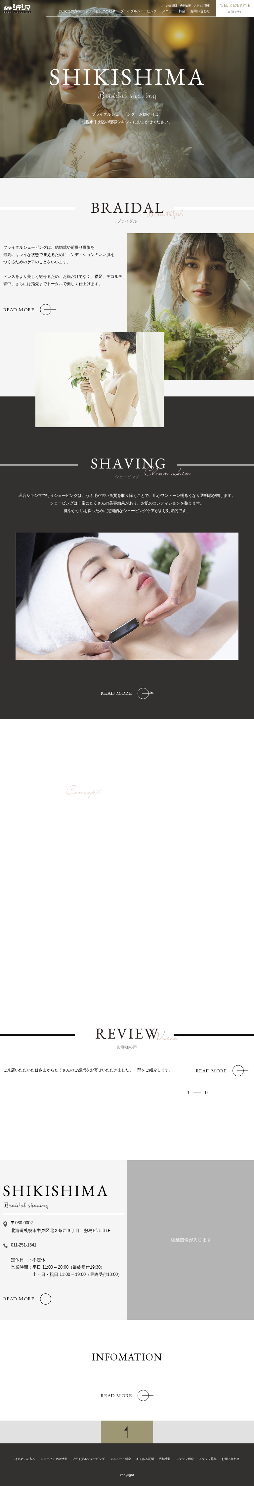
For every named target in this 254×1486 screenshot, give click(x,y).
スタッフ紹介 (185, 1459)
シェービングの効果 (100, 11)
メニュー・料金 (173, 11)
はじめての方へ (69, 11)
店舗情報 (185, 5)
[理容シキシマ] (17, 8)
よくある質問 (169, 5)
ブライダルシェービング (138, 11)
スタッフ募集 (202, 5)
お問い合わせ (200, 11)
